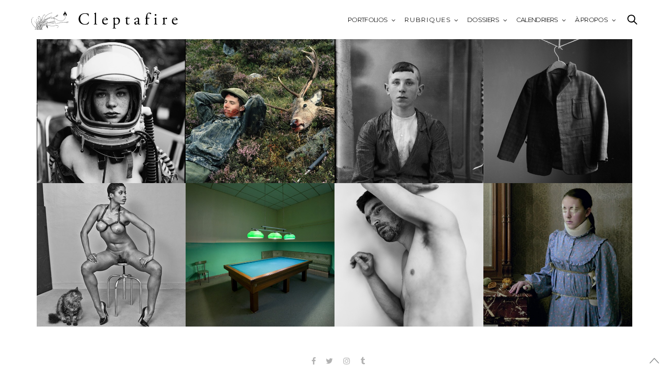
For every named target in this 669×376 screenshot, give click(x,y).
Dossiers (483, 20)
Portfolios (368, 20)
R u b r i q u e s (427, 20)
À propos (591, 20)
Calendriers (537, 20)
